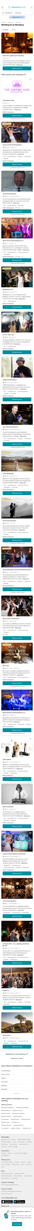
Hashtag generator (20, 1173)
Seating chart (15, 1164)
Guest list (23, 1162)
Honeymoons (14, 1178)
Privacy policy (13, 1144)
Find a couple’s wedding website (9, 1184)
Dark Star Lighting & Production (13, 56)
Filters (6, 30)
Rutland (3, 1078)
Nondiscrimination (6, 1142)
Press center (21, 1142)
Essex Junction (5, 1074)
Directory (3, 1153)
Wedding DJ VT (8, 289)
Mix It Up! (6, 666)
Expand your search (17, 1058)
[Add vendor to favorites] (30, 35)
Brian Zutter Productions (11, 618)
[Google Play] (19, 1203)
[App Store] (7, 1203)
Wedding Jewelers (15, 1128)
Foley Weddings (8, 473)
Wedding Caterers (17, 1110)
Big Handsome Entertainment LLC (14, 713)
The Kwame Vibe (8, 100)
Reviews (10, 1153)
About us (13, 1139)
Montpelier (4, 1089)
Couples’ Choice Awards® (20, 1153)
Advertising (29, 1142)
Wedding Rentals (17, 1116)
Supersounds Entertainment (12, 145)
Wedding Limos (16, 1122)
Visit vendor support (6, 1193)
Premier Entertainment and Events (14, 854)
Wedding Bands (15, 1119)
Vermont (3, 22)
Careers (14, 1142)
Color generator (28, 1176)
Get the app (17, 1224)
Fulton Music (7, 759)
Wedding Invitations (19, 1125)
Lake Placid (4, 1082)
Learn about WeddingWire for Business (11, 1191)
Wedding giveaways (6, 1176)
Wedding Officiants (6, 1116)
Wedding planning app (7, 1173)
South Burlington (6, 1071)
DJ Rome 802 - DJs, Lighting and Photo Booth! (16, 945)
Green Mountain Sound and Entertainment (17, 570)
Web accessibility (12, 1146)
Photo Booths (5, 1119)
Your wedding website (7, 1162)
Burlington (11, 22)
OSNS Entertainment (10, 380)
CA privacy (4, 1146)
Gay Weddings (5, 1155)
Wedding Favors (27, 1128)
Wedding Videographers (18, 1113)
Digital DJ (6, 990)
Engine (22, 1164)
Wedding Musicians (6, 1125)
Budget (29, 1162)
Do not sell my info (23, 1144)
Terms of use (4, 1144)
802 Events (6, 1035)
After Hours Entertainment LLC (13, 241)
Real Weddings (5, 1178)
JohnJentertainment (9, 194)
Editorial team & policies (24, 1139)
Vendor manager (5, 1164)
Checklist (17, 1162)
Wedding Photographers (7, 1107)
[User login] (31, 7)
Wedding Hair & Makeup (22, 1107)
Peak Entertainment (9, 521)
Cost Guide (29, 1164)
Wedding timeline (17, 1176)
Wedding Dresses (25, 1119)
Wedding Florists (5, 1113)
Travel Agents (5, 1128)
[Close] (31, 1209)
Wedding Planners (6, 1110)
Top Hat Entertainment (10, 427)
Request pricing (17, 68)
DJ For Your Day (8, 335)
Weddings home (5, 1139)
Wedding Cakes (5, 1122)
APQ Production (8, 807)
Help (2, 1167)
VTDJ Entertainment (9, 901)
